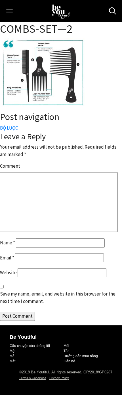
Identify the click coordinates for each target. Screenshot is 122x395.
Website (8, 272)
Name (7, 243)
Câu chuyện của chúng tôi (30, 346)
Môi (66, 346)
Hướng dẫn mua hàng (81, 356)
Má (12, 356)
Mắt (12, 361)
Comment (10, 166)
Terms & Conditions (32, 378)
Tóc (66, 351)
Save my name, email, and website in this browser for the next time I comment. (57, 297)
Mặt (12, 351)
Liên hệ (69, 361)
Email (7, 258)
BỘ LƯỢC (9, 128)
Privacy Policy (59, 378)
